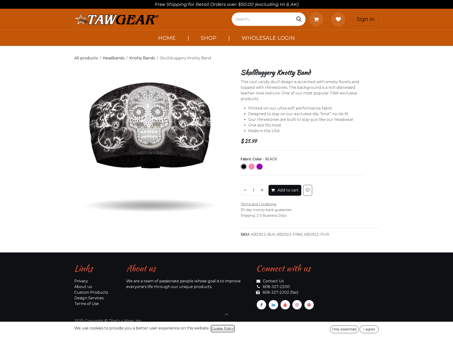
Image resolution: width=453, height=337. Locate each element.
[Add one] (262, 190)
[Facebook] (261, 304)
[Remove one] (245, 190)
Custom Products (91, 292)
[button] (226, 314)
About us (83, 286)
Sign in (366, 19)
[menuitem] (166, 38)
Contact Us (273, 281)
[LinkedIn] (273, 304)
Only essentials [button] (344, 329)
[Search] (299, 19)
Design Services (89, 298)
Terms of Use (86, 303)
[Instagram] (297, 304)
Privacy (81, 281)
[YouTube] (285, 304)
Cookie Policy (223, 328)
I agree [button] (369, 329)
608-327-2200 (276, 286)
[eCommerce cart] (317, 19)
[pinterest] (309, 304)
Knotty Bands (142, 58)
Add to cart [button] (288, 190)
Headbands (113, 58)
